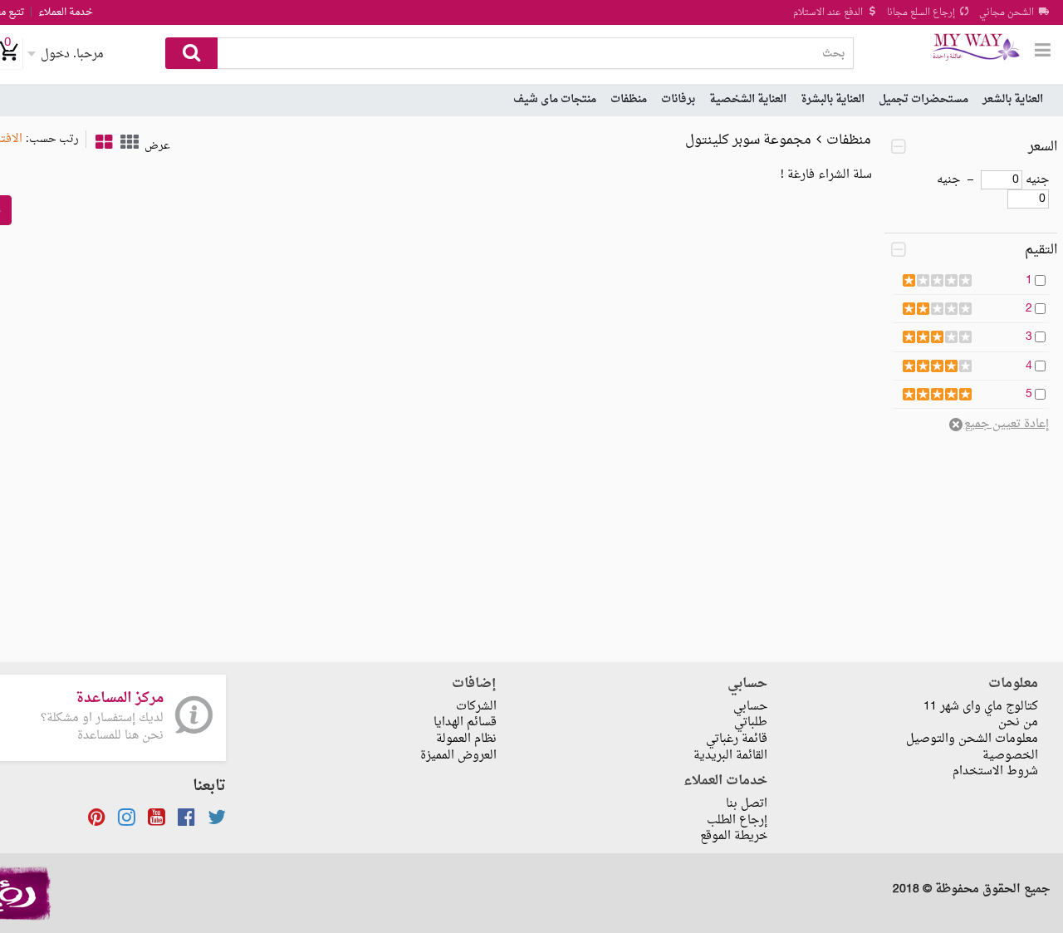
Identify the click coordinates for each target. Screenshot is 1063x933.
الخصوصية (1010, 755)
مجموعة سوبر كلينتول (748, 140)
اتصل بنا (746, 804)
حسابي (750, 706)
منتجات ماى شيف (554, 99)
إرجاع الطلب (737, 820)
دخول (72, 54)
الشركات (476, 706)
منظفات (628, 99)
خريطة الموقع (733, 836)
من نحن (1018, 722)
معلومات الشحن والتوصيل (972, 739)
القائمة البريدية (730, 755)
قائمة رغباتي (736, 739)
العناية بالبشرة (833, 99)
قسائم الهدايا (465, 722)
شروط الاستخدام (995, 771)
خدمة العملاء (65, 12)
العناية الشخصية (747, 99)
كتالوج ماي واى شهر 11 (980, 706)
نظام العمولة (466, 739)
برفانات (678, 99)
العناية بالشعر (1012, 99)
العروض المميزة (458, 755)
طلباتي (750, 722)
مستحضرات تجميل (923, 99)
